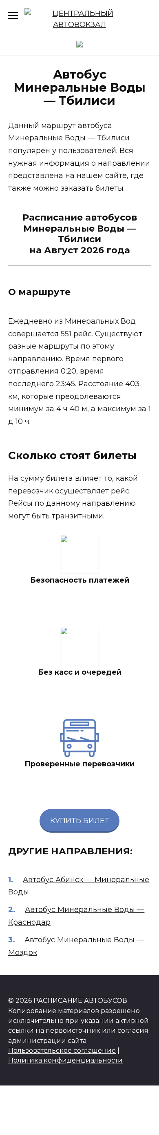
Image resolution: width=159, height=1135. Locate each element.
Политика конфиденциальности (65, 1060)
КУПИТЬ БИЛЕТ (79, 820)
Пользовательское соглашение (62, 1050)
